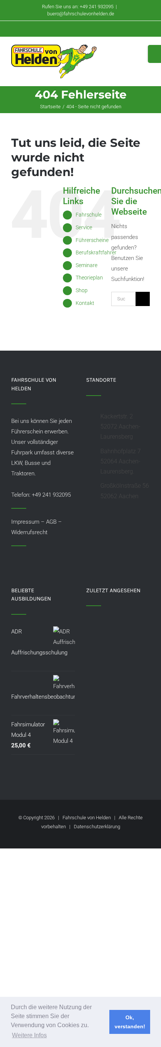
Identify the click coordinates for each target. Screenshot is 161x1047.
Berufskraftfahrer (96, 252)
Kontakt (85, 303)
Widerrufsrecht (29, 532)
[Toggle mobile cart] (133, 52)
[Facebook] (13, 559)
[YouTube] (23, 559)
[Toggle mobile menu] (147, 52)
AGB (51, 521)
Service (84, 227)
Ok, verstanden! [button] (130, 1021)
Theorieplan (89, 278)
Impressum (25, 521)
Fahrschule (88, 215)
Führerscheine (92, 240)
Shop (82, 290)
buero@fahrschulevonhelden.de (80, 13)
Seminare (86, 265)
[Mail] (33, 559)
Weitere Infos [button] (29, 1035)
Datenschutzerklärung (97, 826)
